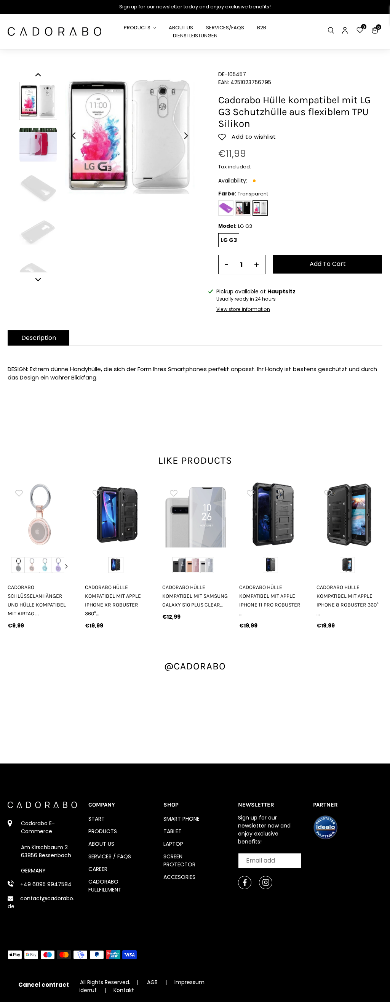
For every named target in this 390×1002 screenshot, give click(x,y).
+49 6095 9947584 (46, 884)
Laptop (173, 844)
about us (101, 844)
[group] (41, 514)
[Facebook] (244, 882)
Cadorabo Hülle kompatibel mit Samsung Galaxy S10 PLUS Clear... (195, 596)
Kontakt (123, 990)
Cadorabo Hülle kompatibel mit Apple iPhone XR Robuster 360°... (113, 600)
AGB (152, 982)
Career (97, 869)
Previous (15, 566)
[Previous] (74, 135)
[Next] (185, 135)
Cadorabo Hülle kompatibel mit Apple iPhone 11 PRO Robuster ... (269, 600)
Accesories (179, 877)
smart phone (181, 819)
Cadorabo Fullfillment (104, 885)
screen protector (179, 860)
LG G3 (229, 240)
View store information (243, 309)
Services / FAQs (109, 856)
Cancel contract (43, 985)
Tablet (172, 831)
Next (66, 566)
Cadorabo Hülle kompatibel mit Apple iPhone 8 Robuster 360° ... (347, 600)
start (96, 819)
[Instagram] (265, 882)
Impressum (189, 982)
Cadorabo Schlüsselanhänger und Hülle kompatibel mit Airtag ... (37, 600)
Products (102, 831)
